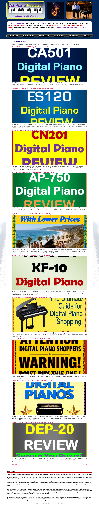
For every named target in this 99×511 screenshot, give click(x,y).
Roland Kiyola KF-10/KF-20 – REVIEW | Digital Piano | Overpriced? (33, 255)
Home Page (14, 35)
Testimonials (73, 35)
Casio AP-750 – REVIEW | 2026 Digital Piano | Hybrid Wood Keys (33, 172)
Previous (15, 464)
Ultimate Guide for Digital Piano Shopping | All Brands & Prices (32, 297)
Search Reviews (28, 35)
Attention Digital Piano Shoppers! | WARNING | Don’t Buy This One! (33, 339)
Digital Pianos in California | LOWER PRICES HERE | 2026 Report (32, 214)
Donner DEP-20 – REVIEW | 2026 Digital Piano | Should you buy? (32, 422)
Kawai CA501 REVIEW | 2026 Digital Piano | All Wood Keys (31, 47)
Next (85, 464)
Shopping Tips (44, 35)
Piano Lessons (59, 35)
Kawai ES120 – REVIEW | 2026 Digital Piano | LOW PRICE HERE (32, 88)
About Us (86, 35)
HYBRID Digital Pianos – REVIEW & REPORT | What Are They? (32, 380)
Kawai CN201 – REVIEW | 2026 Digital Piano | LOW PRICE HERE (32, 130)
